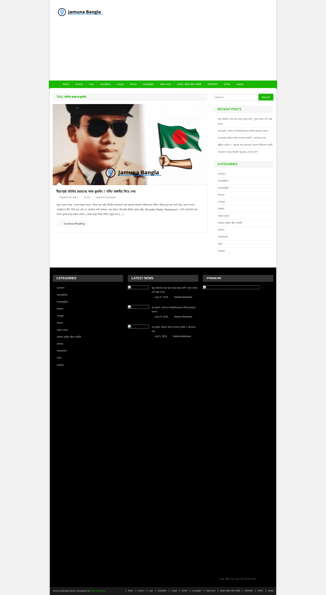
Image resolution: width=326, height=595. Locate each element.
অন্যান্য (239, 84)
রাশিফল (227, 84)
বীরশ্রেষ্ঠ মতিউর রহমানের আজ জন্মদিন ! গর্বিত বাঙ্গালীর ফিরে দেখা (95, 191)
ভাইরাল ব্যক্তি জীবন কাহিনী (189, 84)
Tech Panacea (98, 591)
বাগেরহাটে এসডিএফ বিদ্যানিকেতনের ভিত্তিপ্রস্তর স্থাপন (243, 130)
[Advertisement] (163, 52)
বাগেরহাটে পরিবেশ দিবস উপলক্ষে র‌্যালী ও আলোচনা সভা (242, 137)
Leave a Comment (106, 197)
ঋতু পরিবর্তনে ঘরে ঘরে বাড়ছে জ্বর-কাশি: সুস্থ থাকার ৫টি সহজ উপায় (245, 121)
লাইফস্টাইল (213, 84)
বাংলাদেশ (79, 84)
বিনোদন (133, 84)
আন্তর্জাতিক (105, 84)
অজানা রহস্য (165, 84)
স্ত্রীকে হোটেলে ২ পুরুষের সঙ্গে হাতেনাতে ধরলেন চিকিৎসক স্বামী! (245, 144)
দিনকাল (66, 84)
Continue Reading (74, 223)
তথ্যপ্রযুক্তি (148, 84)
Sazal (87, 197)
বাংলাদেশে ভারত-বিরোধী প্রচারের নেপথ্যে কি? (238, 151)
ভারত (91, 84)
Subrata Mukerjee (183, 297)
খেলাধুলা (120, 84)
